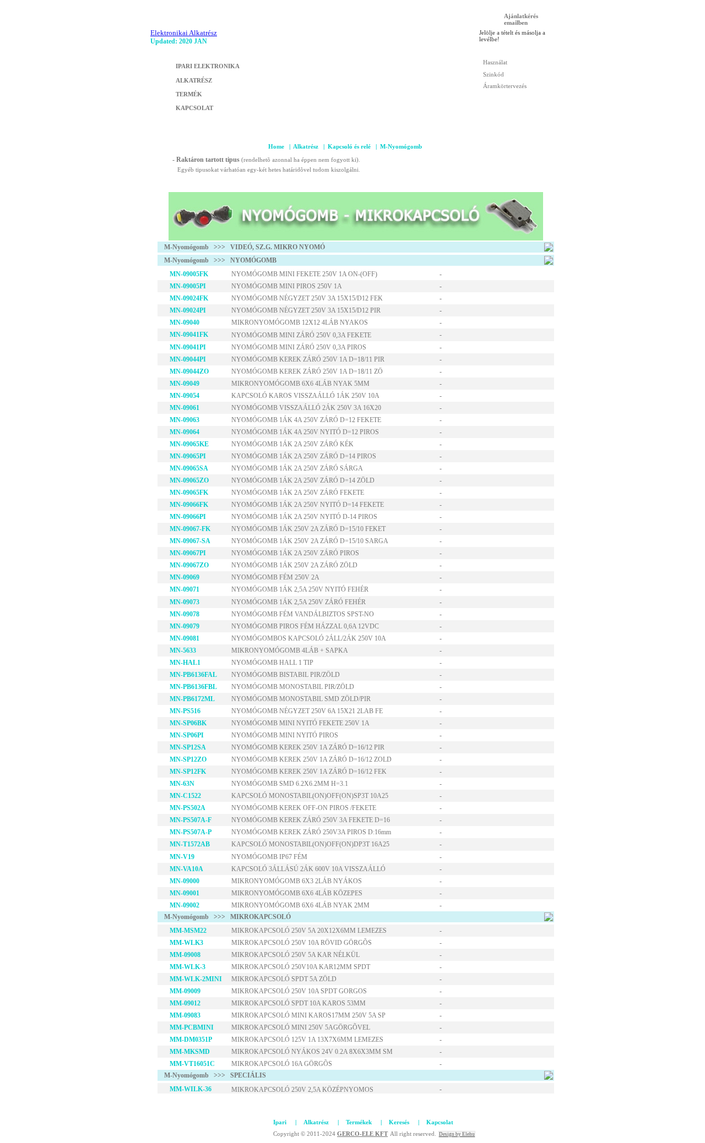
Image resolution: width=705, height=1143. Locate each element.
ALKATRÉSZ (194, 80)
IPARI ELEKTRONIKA (208, 66)
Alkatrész (305, 146)
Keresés (399, 1122)
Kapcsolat (439, 1122)
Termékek (359, 1122)
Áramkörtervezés (505, 86)
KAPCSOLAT (194, 108)
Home (276, 146)
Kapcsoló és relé (349, 146)
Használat (495, 62)
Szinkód (493, 74)
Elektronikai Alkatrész (183, 33)
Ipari (279, 1122)
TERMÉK (189, 94)
